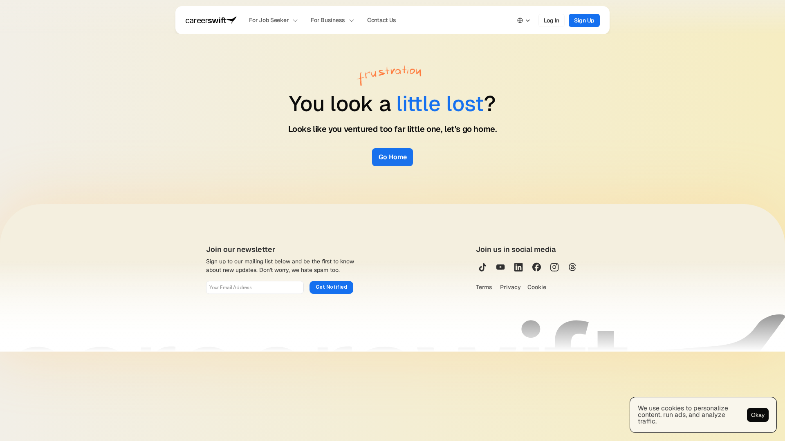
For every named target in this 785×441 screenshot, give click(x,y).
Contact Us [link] (381, 20)
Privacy (510, 287)
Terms (484, 287)
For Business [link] (328, 20)
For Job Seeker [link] (269, 20)
